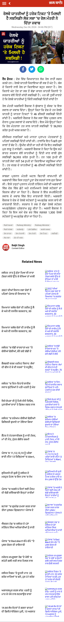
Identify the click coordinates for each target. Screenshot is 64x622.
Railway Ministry (24, 225)
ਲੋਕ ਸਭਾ (7, 238)
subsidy (20, 229)
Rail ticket (8, 229)
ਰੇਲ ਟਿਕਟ (43, 234)
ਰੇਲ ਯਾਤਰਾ (7, 234)
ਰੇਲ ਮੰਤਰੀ (32, 234)
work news (45, 229)
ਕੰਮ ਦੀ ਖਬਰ (18, 238)
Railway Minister (42, 225)
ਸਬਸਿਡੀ (55, 234)
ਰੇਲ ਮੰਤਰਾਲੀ (20, 234)
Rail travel (8, 225)
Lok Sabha (32, 229)
